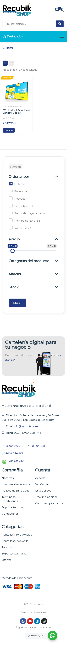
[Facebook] (23, 621)
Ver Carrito (42, 484)
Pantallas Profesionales (17, 534)
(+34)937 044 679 (12, 453)
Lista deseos (43, 490)
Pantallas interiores (12, 106)
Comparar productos (49, 503)
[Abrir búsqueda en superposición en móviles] (33, 24)
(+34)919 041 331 (35, 446)
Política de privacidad (16, 490)
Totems (7, 547)
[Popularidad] (11, 191)
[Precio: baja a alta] (11, 205)
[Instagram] (44, 621)
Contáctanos (10, 513)
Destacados (15, 36)
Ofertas (6, 559)
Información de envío (16, 484)
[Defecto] (11, 183)
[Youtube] (30, 621)
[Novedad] (11, 198)
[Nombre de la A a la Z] (11, 220)
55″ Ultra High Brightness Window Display (16, 111)
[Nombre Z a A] (11, 227)
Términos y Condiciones (10, 499)
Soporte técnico (12, 507)
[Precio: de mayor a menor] (11, 213)
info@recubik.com (26, 426)
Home (10, 47)
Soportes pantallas (14, 553)
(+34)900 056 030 (12, 446)
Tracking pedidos (46, 497)
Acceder (40, 478)
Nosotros (8, 478)
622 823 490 (16, 461)
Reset (17, 302)
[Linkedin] (37, 621)
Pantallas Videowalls (15, 541)
